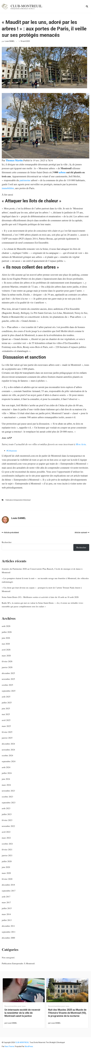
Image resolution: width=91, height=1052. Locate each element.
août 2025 (6, 696)
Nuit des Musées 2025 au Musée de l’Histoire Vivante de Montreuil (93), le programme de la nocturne (67, 1012)
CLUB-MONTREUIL (26, 5)
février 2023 (7, 820)
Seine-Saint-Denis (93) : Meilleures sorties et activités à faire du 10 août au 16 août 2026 (40, 597)
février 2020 (7, 878)
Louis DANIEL (10, 41)
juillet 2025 (7, 702)
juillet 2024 (7, 773)
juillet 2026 (7, 632)
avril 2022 (6, 831)
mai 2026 (6, 643)
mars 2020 (6, 873)
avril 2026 (6, 649)
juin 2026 (6, 637)
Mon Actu (81, 444)
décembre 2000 (8, 937)
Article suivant (81, 532)
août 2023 (6, 808)
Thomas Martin (14, 160)
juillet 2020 (7, 861)
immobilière (8, 188)
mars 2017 (6, 902)
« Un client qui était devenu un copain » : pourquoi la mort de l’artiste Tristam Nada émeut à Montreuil (42, 589)
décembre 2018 (8, 884)
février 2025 (7, 732)
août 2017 (6, 896)
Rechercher (6, 542)
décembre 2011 (8, 925)
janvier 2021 (7, 855)
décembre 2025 (8, 673)
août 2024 (6, 767)
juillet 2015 (7, 908)
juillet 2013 (7, 920)
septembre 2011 (8, 931)
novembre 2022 (8, 826)
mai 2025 (6, 714)
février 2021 (7, 849)
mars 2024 (6, 784)
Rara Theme (9, 1046)
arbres (62, 172)
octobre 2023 (7, 796)
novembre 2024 (8, 749)
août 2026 (6, 626)
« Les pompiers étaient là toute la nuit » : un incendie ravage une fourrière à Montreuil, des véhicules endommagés (45, 580)
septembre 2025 (8, 690)
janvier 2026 (7, 667)
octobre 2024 (7, 755)
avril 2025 (6, 720)
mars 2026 (6, 655)
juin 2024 (6, 778)
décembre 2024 (8, 743)
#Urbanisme (12, 450)
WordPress (29, 1046)
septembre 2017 (8, 890)
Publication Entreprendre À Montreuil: (18, 500)
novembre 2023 (8, 790)
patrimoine (25, 180)
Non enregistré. (8, 957)
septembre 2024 (8, 761)
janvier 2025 (7, 737)
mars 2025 (6, 726)
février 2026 (7, 661)
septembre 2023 (8, 802)
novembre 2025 (8, 679)
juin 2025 (6, 708)
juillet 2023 (7, 814)
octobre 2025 (7, 684)
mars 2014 (6, 914)
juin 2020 (6, 867)
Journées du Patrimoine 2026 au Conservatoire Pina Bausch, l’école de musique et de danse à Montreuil (42, 570)
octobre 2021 (7, 843)
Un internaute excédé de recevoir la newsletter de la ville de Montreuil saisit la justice (22, 1012)
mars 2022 (6, 837)
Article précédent (11, 532)
